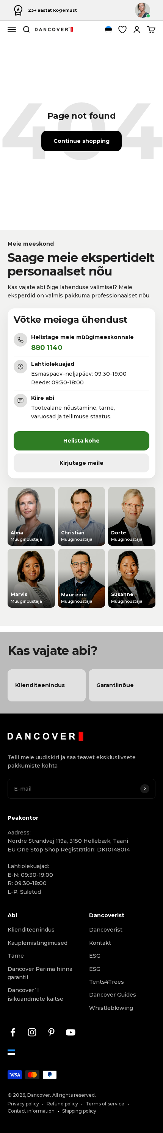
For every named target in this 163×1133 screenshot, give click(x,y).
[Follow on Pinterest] (51, 1032)
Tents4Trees (106, 981)
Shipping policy (79, 1111)
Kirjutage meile (81, 463)
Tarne (16, 955)
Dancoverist (105, 929)
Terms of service (105, 1104)
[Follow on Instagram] (32, 1032)
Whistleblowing (111, 1008)
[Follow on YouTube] (71, 1032)
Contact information (31, 1111)
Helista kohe (81, 440)
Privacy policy (23, 1104)
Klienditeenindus (31, 929)
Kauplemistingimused (37, 943)
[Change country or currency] (108, 29)
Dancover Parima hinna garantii (40, 973)
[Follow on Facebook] (13, 1032)
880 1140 (47, 348)
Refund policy (62, 1104)
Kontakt (100, 943)
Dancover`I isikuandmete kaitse (35, 994)
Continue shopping (81, 141)
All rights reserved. (74, 1095)
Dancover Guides (112, 994)
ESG (94, 955)
